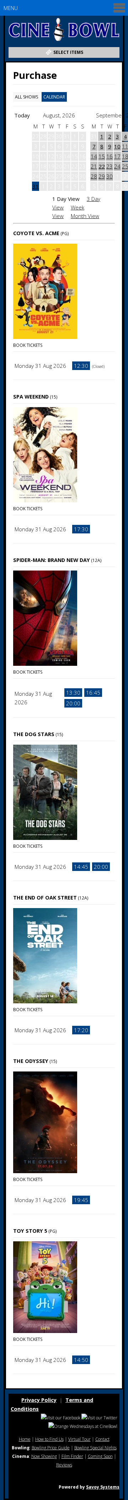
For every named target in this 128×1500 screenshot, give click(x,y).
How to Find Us (49, 1439)
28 (94, 176)
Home (25, 1439)
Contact (102, 1439)
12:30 (81, 365)
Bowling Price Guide (51, 1448)
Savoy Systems (102, 1487)
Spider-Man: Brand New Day (51, 560)
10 (117, 146)
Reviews (64, 1465)
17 (117, 156)
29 (101, 176)
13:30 (73, 692)
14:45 (81, 866)
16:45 (93, 692)
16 (109, 156)
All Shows (26, 97)
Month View (85, 215)
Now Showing (44, 1456)
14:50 (81, 1359)
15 (101, 156)
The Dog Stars (33, 734)
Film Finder (72, 1456)
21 (94, 166)
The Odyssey (30, 1061)
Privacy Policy (39, 1400)
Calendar (54, 97)
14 (94, 156)
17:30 (81, 529)
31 (35, 186)
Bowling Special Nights (95, 1448)
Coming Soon (100, 1456)
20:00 (73, 703)
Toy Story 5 (30, 1230)
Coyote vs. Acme (36, 233)
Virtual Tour (79, 1439)
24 (117, 166)
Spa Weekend (31, 396)
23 (109, 166)
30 (109, 176)
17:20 (81, 1030)
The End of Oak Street (45, 897)
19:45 (81, 1199)
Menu (11, 7)
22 (101, 166)
